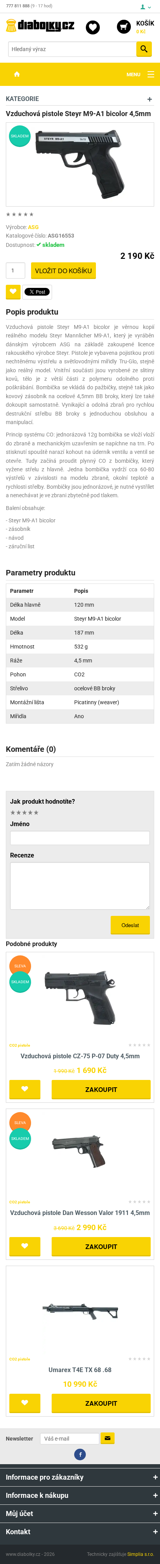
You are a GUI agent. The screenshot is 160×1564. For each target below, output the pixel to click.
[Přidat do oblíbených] (13, 292)
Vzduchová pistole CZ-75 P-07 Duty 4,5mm (80, 1056)
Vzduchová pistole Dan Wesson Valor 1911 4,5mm (80, 1213)
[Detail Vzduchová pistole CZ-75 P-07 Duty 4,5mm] (80, 997)
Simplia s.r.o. (140, 1554)
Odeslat (130, 925)
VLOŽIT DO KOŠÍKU (63, 270)
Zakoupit (101, 1089)
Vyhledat (144, 49)
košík (145, 27)
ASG (33, 227)
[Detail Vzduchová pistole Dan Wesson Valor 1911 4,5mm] (80, 1154)
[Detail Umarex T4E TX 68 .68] (80, 1311)
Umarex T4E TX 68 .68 (80, 1370)
